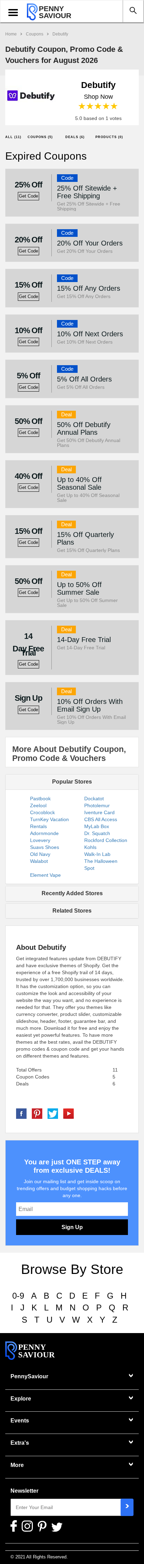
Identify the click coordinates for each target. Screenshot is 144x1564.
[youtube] (68, 1113)
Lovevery (40, 840)
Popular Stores (72, 782)
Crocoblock (42, 812)
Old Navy (40, 854)
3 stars (98, 106)
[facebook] (21, 1113)
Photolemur (97, 805)
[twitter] (53, 1113)
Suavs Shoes (44, 847)
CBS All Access (100, 819)
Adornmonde (44, 833)
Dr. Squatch (97, 833)
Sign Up (72, 1227)
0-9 (18, 1295)
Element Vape (45, 875)
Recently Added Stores (72, 893)
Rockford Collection (105, 840)
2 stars (90, 106)
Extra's (19, 1443)
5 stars (114, 106)
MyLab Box (96, 826)
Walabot (39, 861)
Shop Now (98, 96)
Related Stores (72, 911)
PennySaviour (29, 1376)
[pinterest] (37, 1113)
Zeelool (38, 805)
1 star (82, 106)
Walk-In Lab (97, 854)
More (17, 1465)
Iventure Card (99, 812)
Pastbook (40, 798)
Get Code (28, 196)
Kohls (90, 847)
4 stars (106, 106)
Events (19, 1420)
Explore (20, 1399)
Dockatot (94, 798)
